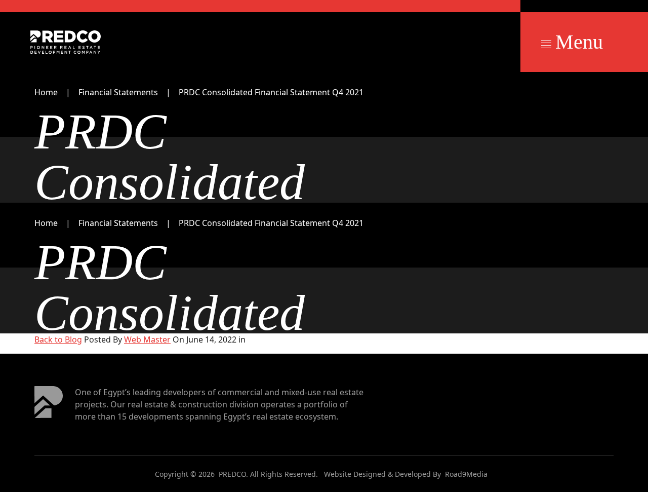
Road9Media (466, 474)
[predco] (65, 42)
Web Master (147, 339)
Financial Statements (118, 92)
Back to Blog (58, 339)
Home (46, 92)
